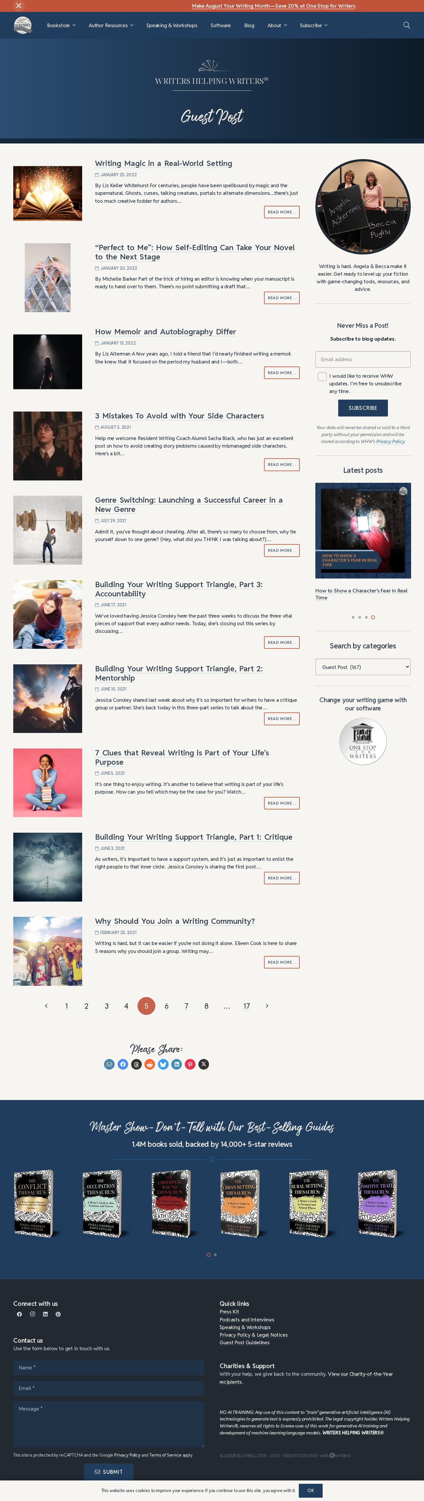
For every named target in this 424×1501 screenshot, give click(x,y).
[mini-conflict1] (40, 1204)
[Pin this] (190, 1064)
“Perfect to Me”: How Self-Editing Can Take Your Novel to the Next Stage (195, 252)
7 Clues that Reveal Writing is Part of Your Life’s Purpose (182, 757)
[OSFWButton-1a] (363, 741)
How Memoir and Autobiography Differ (165, 332)
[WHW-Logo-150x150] (23, 25)
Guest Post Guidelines (245, 1342)
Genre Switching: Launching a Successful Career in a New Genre (189, 504)
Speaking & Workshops (245, 1327)
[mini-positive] (384, 1204)
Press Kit (229, 1311)
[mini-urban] (246, 1204)
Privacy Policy (127, 1455)
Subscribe (363, 408)
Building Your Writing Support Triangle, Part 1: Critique (193, 837)
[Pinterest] (58, 1314)
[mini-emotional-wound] (177, 1204)
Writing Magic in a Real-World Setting (163, 163)
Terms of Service (165, 1455)
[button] (74, 25)
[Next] (267, 1006)
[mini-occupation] (108, 1204)
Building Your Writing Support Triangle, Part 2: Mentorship (179, 673)
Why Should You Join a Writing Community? (175, 921)
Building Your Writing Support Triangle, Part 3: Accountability (179, 589)
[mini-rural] (315, 1204)
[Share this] (123, 1064)
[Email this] (109, 1064)
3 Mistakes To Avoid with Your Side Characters (179, 416)
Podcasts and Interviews (247, 1319)
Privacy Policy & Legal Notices (254, 1334)
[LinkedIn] (45, 1314)
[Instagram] (32, 1314)
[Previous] (46, 1006)
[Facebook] (19, 1314)
